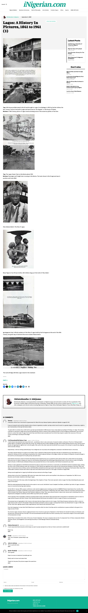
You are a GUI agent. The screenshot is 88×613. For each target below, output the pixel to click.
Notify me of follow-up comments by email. (13, 588)
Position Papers (51, 21)
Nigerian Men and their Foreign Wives (75, 72)
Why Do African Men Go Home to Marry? (75, 82)
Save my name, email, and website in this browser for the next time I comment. (21, 585)
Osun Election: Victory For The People (76, 53)
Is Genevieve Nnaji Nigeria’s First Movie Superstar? (75, 77)
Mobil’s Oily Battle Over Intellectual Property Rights (74, 87)
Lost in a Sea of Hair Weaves (74, 91)
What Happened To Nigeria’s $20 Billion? (75, 58)
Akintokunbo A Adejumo (12, 17)
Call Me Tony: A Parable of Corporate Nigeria (75, 44)
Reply (9, 436)
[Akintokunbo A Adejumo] (4, 17)
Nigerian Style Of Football (75, 49)
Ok (77, 610)
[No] (86, 611)
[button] (4, 4)
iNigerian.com (75, 403)
